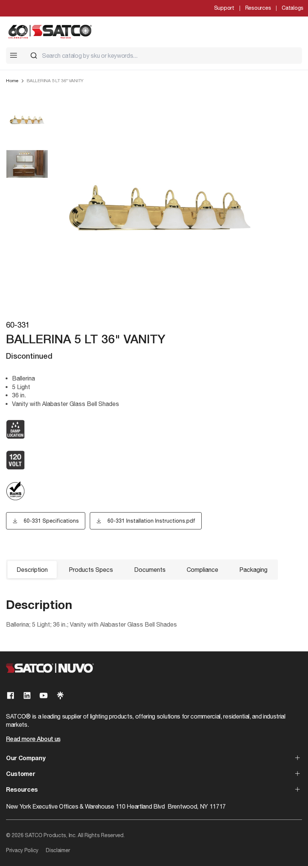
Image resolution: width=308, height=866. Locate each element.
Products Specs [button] (91, 569)
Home (12, 80)
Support (224, 8)
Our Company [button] (25, 758)
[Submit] (34, 55)
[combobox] (163, 55)
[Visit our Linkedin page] (27, 695)
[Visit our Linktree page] (60, 695)
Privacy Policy (22, 850)
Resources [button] (22, 790)
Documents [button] (150, 569)
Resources (258, 8)
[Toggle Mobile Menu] (13, 55)
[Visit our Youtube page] (43, 695)
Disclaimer (58, 850)
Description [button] (32, 569)
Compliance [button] (202, 569)
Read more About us (33, 739)
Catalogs (292, 8)
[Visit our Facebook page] (10, 695)
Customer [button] (20, 774)
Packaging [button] (253, 569)
